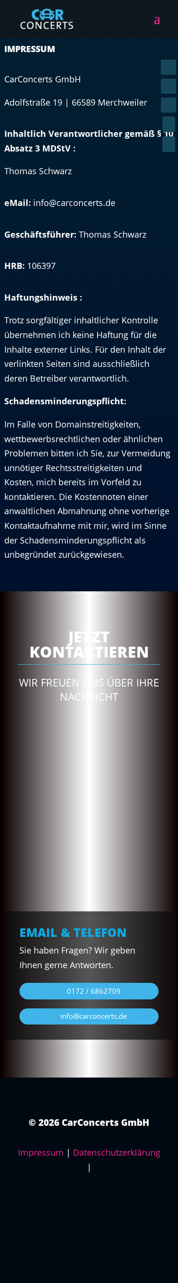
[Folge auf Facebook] (168, 67)
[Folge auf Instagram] (168, 86)
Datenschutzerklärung (116, 1152)
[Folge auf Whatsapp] (168, 105)
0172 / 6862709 (94, 991)
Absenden (131, 872)
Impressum (41, 1152)
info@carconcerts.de (93, 1016)
